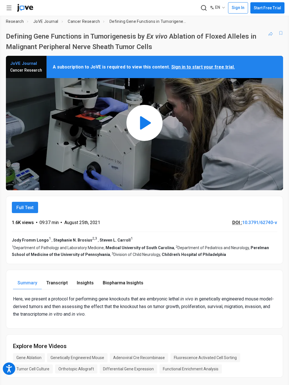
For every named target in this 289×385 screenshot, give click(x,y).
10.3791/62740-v (259, 222)
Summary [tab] (27, 283)
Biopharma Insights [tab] (123, 283)
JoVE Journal (45, 21)
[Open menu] (9, 7)
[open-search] (204, 8)
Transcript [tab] (57, 283)
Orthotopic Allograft (76, 369)
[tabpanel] (144, 306)
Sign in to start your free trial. (203, 67)
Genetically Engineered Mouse (77, 357)
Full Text (25, 207)
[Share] (270, 33)
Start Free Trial (267, 8)
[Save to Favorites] (281, 33)
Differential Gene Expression (128, 369)
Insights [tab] (85, 283)
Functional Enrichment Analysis (190, 369)
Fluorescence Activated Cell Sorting (205, 357)
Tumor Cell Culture (32, 369)
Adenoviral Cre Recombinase (139, 357)
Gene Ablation (28, 357)
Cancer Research (84, 21)
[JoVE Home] (25, 8)
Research (15, 21)
